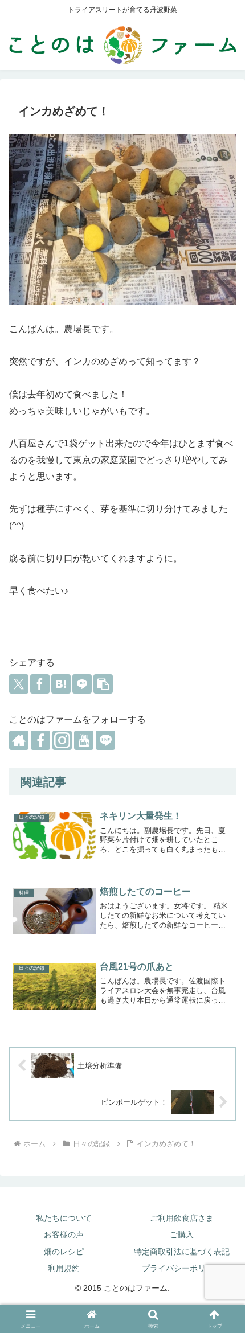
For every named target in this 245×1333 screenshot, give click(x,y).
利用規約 (64, 1268)
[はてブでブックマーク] (61, 684)
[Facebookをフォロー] (40, 740)
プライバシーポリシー (182, 1268)
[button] (103, 684)
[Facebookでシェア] (40, 684)
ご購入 (182, 1234)
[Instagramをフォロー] (62, 740)
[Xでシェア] (18, 684)
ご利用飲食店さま (182, 1218)
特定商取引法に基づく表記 (182, 1251)
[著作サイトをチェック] (18, 740)
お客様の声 (64, 1234)
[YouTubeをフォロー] (83, 740)
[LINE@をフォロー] (105, 740)
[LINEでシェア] (82, 684)
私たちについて (64, 1218)
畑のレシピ (64, 1251)
